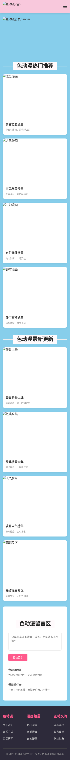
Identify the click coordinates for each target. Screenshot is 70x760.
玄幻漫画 (32, 738)
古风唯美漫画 (15, 188)
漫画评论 (59, 725)
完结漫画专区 (15, 590)
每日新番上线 (15, 397)
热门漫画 (32, 725)
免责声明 (8, 738)
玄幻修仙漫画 (15, 252)
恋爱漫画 (32, 731)
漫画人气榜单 (15, 526)
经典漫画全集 (15, 462)
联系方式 (8, 731)
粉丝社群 (59, 738)
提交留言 (18, 657)
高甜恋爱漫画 (15, 124)
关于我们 (8, 725)
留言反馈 (59, 731)
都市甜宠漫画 (15, 317)
